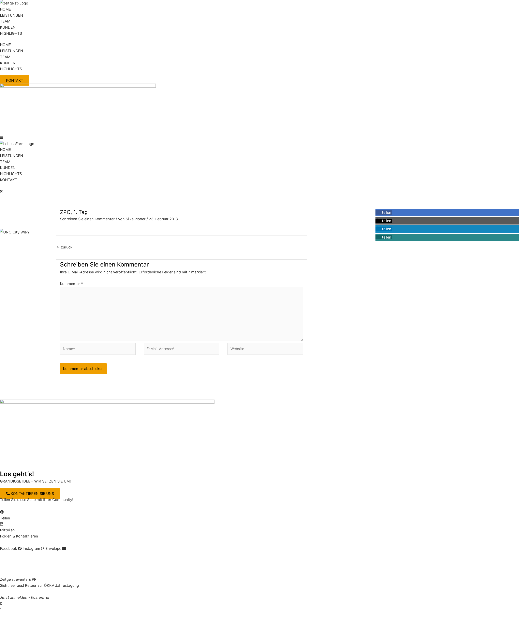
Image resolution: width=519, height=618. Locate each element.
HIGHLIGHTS (11, 33)
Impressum (9, 554)
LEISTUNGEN (11, 15)
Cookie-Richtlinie (72, 554)
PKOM (77, 567)
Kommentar (71, 284)
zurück (64, 247)
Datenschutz (44, 554)
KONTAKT (8, 180)
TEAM (5, 21)
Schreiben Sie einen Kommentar (87, 219)
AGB (25, 554)
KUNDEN (8, 27)
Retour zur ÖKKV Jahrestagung (52, 585)
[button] (259, 137)
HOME (5, 9)
